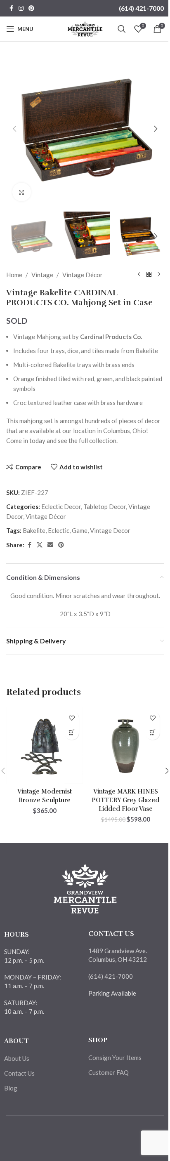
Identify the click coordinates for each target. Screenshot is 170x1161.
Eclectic (58, 530)
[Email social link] (50, 545)
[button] (14, 128)
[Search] (121, 29)
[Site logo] (85, 28)
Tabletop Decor (104, 506)
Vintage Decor (110, 530)
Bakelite (34, 530)
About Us (16, 1058)
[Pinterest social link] (31, 8)
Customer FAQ (108, 1072)
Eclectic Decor (61, 506)
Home (14, 274)
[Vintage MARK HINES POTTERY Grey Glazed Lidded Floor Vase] (125, 745)
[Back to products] (149, 275)
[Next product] (159, 275)
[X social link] (39, 545)
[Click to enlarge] (21, 192)
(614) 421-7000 (141, 8)
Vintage (42, 274)
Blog (10, 1088)
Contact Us (19, 1073)
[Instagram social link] (21, 8)
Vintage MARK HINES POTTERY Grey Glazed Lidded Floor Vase (125, 800)
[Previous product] (139, 275)
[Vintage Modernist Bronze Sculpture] (44, 745)
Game (79, 530)
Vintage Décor (82, 274)
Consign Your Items (115, 1057)
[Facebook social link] (11, 8)
